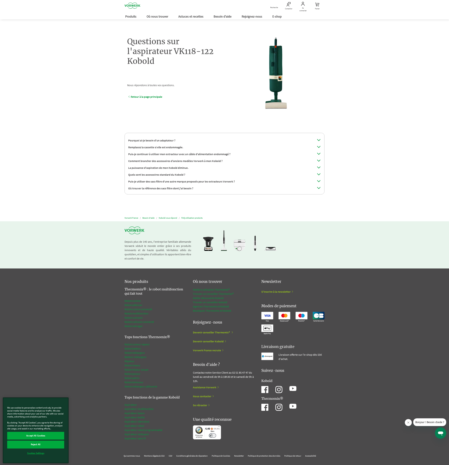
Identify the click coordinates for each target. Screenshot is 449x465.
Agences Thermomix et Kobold (211, 306)
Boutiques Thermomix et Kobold (212, 310)
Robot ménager (134, 326)
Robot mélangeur (135, 352)
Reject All (36, 444)
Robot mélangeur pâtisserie (141, 386)
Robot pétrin (132, 378)
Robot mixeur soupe (136, 369)
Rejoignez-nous (252, 16)
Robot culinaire (134, 317)
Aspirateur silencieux (137, 421)
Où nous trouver (158, 16)
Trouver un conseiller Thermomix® (213, 293)
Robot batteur (133, 348)
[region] (36, 430)
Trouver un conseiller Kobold (210, 302)
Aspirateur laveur (135, 413)
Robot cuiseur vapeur (137, 344)
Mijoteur (130, 361)
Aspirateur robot (134, 425)
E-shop (277, 16)
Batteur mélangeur (136, 357)
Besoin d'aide (223, 16)
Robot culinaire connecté (139, 322)
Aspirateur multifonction (139, 409)
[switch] (212, 435)
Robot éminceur (134, 382)
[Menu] (219, 427)
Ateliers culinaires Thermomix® (211, 289)
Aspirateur (131, 404)
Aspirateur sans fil (135, 438)
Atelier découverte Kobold (208, 298)
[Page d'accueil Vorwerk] (132, 6)
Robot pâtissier (133, 305)
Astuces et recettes (191, 16)
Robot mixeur (132, 365)
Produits (131, 16)
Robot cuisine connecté (138, 309)
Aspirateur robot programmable (143, 430)
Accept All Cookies (35, 435)
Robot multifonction (136, 313)
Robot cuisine (133, 301)
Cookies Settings (35, 453)
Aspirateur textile (135, 417)
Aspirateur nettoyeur (137, 434)
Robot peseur (132, 374)
